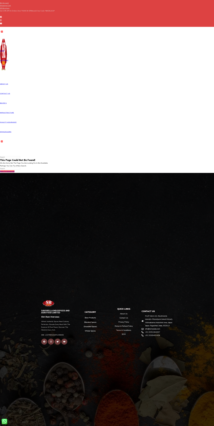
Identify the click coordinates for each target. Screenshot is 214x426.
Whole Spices (90, 331)
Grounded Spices (90, 326)
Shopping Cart (5, 5)
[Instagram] (1, 20)
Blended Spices (90, 322)
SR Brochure (4, 8)
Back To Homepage (7, 171)
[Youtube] (1, 23)
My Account (4, 3)
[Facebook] (1, 17)
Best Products (90, 318)
